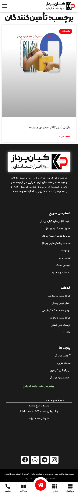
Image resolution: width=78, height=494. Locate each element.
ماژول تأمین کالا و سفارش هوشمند (49, 127)
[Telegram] (45, 460)
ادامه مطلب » (64, 137)
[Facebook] (25, 460)
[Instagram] (54, 460)
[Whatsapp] (35, 460)
